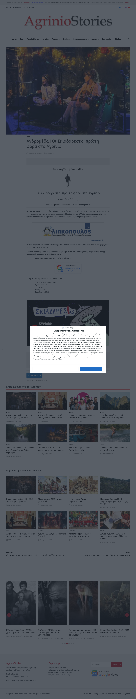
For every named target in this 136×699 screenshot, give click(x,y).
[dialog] (68, 349)
